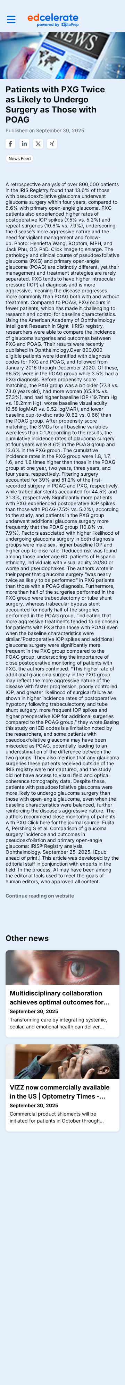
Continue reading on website (40, 896)
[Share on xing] (52, 144)
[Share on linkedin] (24, 144)
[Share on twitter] (38, 144)
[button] (11, 19)
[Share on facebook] (10, 144)
